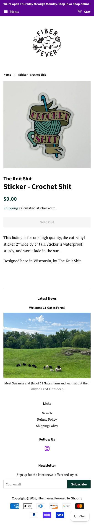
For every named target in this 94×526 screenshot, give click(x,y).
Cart (87, 12)
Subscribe (79, 484)
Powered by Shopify (68, 498)
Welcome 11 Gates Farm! (47, 307)
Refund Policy (47, 419)
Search (47, 413)
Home (7, 75)
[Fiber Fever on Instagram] (47, 449)
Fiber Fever (45, 498)
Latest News (47, 298)
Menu (14, 11)
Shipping (10, 208)
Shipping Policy (47, 426)
